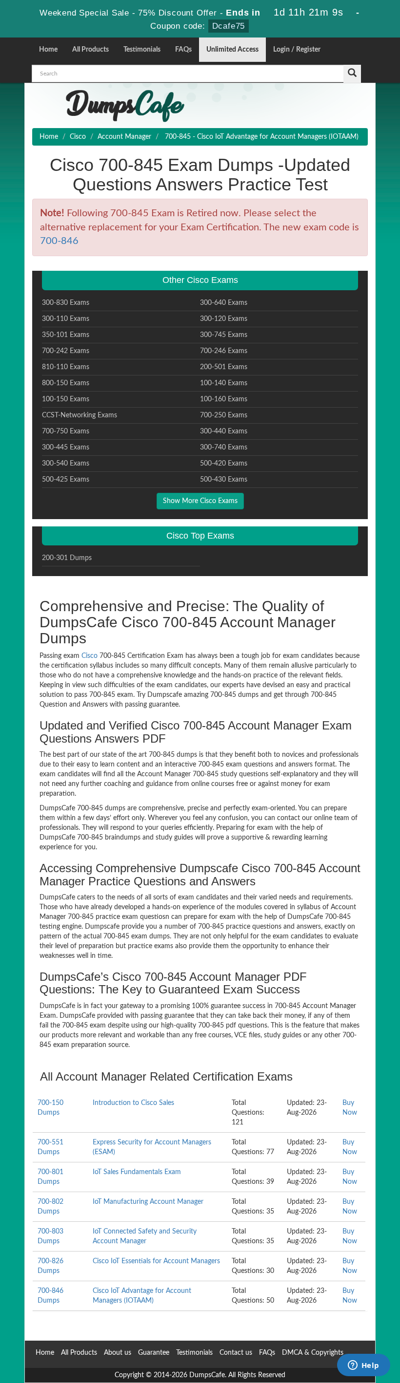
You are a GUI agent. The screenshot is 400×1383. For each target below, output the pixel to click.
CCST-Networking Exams (79, 415)
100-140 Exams (223, 383)
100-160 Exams (223, 399)
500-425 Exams (65, 479)
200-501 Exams (223, 367)
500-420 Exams (223, 463)
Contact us (236, 1352)
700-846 (59, 241)
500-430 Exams (223, 479)
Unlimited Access (232, 49)
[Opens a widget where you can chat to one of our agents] (363, 1366)
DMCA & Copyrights (312, 1352)
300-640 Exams (223, 302)
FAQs (183, 49)
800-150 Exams (65, 383)
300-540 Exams (65, 463)
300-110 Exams (65, 319)
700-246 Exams (223, 351)
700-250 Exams (223, 415)
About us (117, 1352)
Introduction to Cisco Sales (133, 1103)
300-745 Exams (223, 335)
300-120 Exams (223, 319)
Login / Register (296, 49)
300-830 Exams (65, 302)
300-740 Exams (223, 447)
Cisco (78, 136)
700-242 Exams (65, 351)
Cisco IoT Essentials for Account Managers (156, 1261)
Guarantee (153, 1352)
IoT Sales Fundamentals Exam (137, 1172)
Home (48, 49)
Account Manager (124, 136)
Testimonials (141, 49)
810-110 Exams (65, 367)
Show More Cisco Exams (200, 501)
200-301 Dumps (67, 558)
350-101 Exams (65, 335)
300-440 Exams (223, 431)
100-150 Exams (65, 399)
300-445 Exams (65, 447)
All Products (90, 49)
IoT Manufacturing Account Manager (148, 1201)
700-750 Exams (65, 431)
